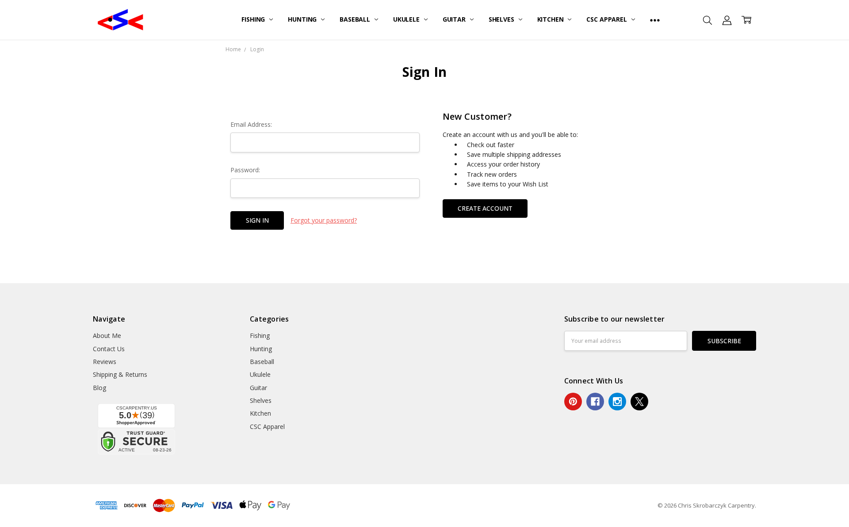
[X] (639, 401)
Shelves (502, 19)
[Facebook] (595, 401)
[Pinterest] (573, 401)
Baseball (356, 19)
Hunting (303, 19)
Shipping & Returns (120, 374)
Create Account (485, 208)
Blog (99, 387)
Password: (245, 170)
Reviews (104, 361)
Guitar (455, 19)
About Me (107, 335)
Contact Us (109, 349)
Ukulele (407, 19)
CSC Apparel (607, 19)
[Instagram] (617, 401)
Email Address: (251, 124)
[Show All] (654, 20)
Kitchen (551, 19)
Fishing (254, 19)
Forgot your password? (324, 220)
